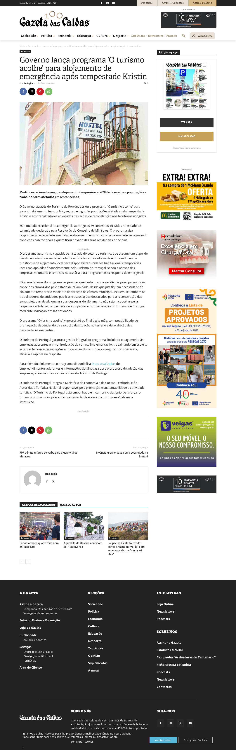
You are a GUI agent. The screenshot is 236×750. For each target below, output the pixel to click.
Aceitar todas (163, 740)
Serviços (26, 647)
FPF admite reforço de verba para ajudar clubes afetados (48, 454)
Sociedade (33, 46)
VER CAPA (186, 122)
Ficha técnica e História (174, 665)
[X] (31, 91)
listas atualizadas (103, 364)
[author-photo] (32, 480)
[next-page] (27, 561)
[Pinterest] (40, 91)
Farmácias (29, 660)
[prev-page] (22, 561)
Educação (95, 634)
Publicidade (28, 635)
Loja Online (165, 604)
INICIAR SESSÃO (186, 136)
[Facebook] (101, 3)
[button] (183, 36)
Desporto (95, 641)
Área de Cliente (31, 667)
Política (93, 611)
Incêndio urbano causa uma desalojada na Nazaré (122, 454)
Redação (28, 83)
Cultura (93, 626)
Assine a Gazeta (31, 604)
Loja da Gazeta (30, 628)
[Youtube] (113, 3)
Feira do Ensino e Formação (40, 620)
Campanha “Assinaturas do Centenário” (47, 609)
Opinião (94, 656)
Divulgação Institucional (38, 656)
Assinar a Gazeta (169, 643)
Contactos (164, 687)
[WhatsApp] (48, 91)
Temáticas (95, 648)
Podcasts (163, 619)
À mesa (93, 670)
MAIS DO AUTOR (70, 504)
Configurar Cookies (195, 740)
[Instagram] (107, 3)
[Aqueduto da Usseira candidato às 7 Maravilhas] (84, 526)
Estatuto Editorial (170, 650)
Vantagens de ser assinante (40, 613)
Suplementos (97, 663)
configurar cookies (82, 741)
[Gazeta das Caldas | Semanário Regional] (55, 19)
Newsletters (165, 611)
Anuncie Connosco (34, 640)
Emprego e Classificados (38, 651)
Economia (95, 619)
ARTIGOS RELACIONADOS (38, 504)
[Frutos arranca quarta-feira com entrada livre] (40, 526)
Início (22, 46)
